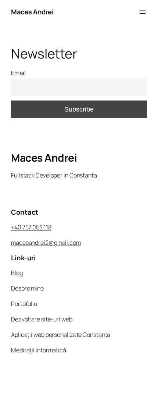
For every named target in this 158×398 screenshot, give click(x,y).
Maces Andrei (32, 12)
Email (18, 72)
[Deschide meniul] (142, 12)
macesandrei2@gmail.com (46, 243)
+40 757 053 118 (31, 227)
